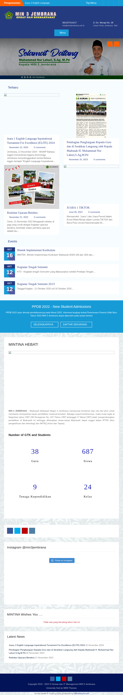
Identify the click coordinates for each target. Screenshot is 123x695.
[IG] (116, 3)
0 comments (40, 147)
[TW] (105, 3)
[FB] (100, 3)
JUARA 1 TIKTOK (78, 207)
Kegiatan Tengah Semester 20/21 (36, 284)
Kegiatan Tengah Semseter (32, 267)
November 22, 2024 (18, 147)
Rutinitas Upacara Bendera (22, 212)
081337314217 (69, 22)
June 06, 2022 (76, 212)
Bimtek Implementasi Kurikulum (36, 250)
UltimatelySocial (81, 693)
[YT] (111, 3)
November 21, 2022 (18, 217)
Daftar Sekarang (75, 324)
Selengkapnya (43, 324)
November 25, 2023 (78, 159)
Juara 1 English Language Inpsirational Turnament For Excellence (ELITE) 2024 (47, 645)
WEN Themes (70, 688)
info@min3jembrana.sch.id (73, 26)
